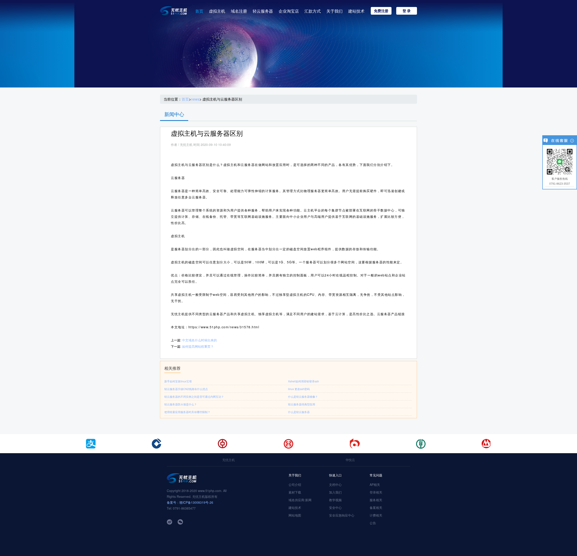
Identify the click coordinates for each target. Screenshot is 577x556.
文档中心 (335, 484)
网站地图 (294, 515)
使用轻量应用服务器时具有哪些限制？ (187, 412)
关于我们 (334, 11)
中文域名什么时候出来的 (199, 340)
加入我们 (335, 492)
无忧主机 (228, 459)
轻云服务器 (263, 11)
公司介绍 (294, 484)
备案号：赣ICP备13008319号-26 (190, 502)
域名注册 (239, 11)
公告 (373, 522)
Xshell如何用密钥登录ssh (303, 381)
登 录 (407, 10)
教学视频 (335, 499)
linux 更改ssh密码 (299, 389)
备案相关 (376, 507)
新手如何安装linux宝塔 (178, 381)
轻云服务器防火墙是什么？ (180, 404)
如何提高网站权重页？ (198, 346)
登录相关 (376, 492)
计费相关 (376, 515)
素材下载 (294, 492)
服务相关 (376, 499)
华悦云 (350, 459)
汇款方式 (313, 11)
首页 (199, 11)
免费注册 (381, 10)
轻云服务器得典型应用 (301, 404)
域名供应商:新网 (299, 499)
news (195, 99)
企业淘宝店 (289, 11)
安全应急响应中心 (341, 515)
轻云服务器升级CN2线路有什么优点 (186, 389)
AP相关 (375, 484)
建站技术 (356, 11)
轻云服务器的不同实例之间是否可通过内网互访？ (194, 396)
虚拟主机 (217, 11)
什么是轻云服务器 (299, 412)
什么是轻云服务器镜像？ (303, 396)
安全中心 (335, 507)
